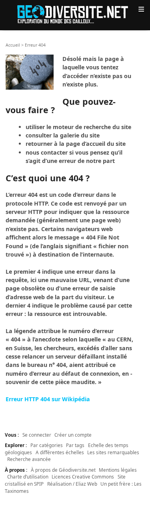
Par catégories (46, 445)
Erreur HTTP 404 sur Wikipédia (48, 399)
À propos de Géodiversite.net (63, 470)
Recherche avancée (29, 459)
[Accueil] (75, 14)
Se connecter (36, 434)
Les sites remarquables (113, 452)
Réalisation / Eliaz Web (72, 484)
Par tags (75, 445)
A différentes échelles (60, 452)
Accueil (13, 45)
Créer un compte (73, 434)
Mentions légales (118, 470)
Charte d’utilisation (27, 476)
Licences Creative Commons (83, 476)
